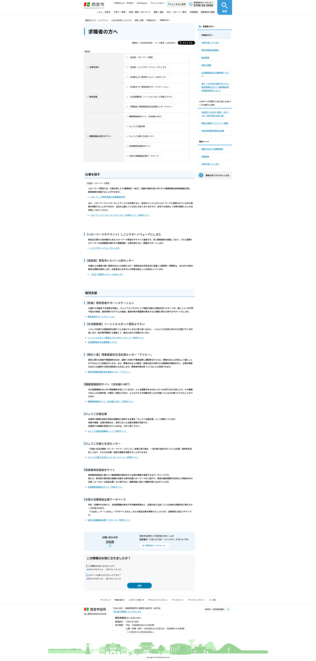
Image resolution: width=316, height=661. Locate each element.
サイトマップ (105, 600)
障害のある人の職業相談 (212, 148)
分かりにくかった (113, 569)
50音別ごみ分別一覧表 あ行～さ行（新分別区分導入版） (215, 114)
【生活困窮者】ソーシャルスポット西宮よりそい (151, 96)
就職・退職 (139, 20)
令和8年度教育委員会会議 (212, 130)
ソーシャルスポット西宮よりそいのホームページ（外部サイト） (116, 337)
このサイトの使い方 (136, 600)
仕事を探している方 (210, 163)
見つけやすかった (95, 578)
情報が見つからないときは (217, 175)
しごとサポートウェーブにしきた (105, 248)
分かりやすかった (95, 569)
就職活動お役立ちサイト (100, 136)
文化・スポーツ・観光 (177, 11)
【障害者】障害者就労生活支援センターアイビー (150, 106)
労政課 (110, 542)
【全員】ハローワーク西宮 (141, 57)
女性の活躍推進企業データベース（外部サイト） (109, 519)
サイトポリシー (178, 600)
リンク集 (212, 600)
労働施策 (205, 156)
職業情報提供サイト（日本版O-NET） (146, 116)
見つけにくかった (113, 578)
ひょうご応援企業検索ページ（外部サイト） (107, 431)
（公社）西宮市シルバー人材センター (107, 274)
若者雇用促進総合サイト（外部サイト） (105, 486)
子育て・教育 (120, 11)
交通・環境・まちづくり (139, 11)
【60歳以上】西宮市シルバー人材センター (148, 76)
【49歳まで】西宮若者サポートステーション (149, 86)
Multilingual (142, 3)
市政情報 (194, 11)
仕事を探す (94, 67)
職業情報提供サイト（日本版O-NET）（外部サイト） (111, 401)
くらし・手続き (103, 11)
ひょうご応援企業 (137, 126)
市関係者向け (119, 600)
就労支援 (93, 96)
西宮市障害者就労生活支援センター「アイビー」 (109, 371)
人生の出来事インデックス (121, 20)
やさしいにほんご (157, 3)
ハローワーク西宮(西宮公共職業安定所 (107, 196)
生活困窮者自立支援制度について (102, 342)
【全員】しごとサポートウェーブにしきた (148, 67)
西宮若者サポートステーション (101, 316)
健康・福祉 (159, 11)
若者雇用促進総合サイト (140, 145)
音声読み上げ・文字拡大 (124, 3)
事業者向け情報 (208, 11)
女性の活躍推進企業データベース (144, 155)
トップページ (103, 20)
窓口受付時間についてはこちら (127, 611)
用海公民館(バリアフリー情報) (214, 123)
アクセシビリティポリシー (158, 600)
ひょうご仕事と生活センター (142, 136)
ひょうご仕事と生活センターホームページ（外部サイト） (113, 457)
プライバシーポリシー (196, 600)
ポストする (188, 42)
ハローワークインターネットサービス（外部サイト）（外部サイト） (120, 215)
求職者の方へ (151, 20)
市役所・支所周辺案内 (215, 609)
